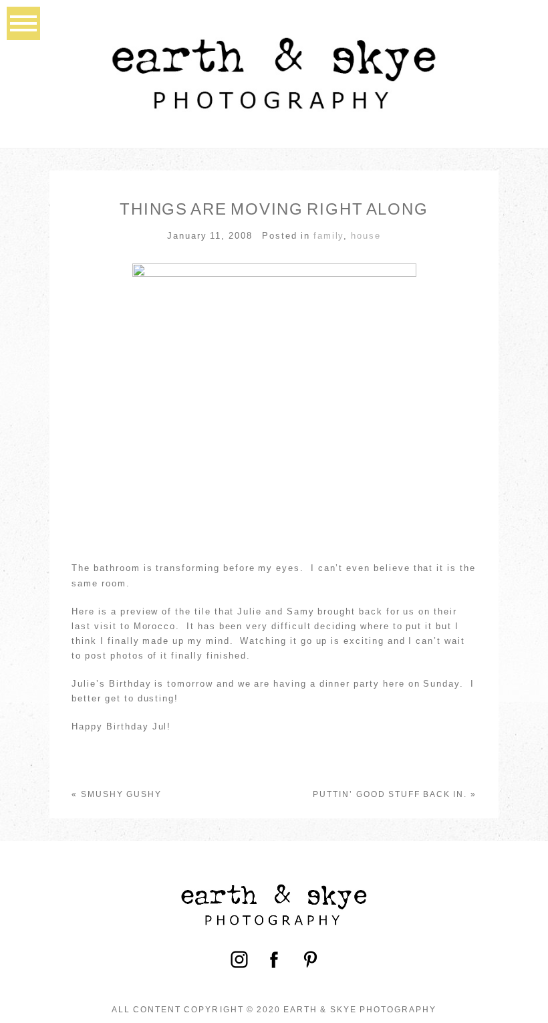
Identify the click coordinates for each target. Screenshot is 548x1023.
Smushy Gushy (121, 794)
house (366, 236)
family (328, 236)
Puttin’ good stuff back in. (390, 794)
